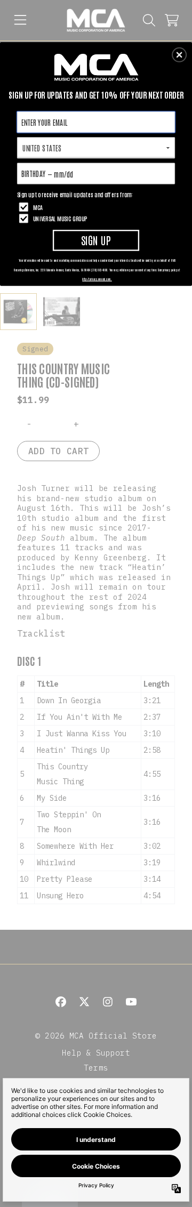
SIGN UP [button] (96, 239)
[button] (179, 55)
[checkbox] (97, 207)
